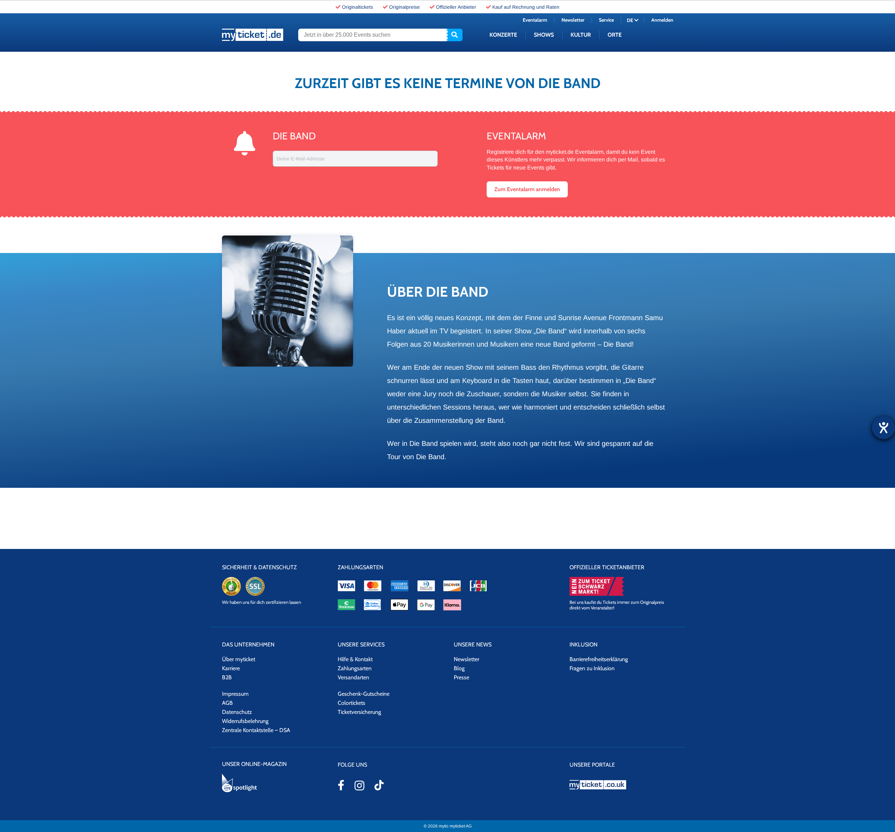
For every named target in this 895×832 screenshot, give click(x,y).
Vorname (512, 406)
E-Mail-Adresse (519, 427)
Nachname (587, 406)
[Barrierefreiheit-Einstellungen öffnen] (883, 427)
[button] (569, 451)
